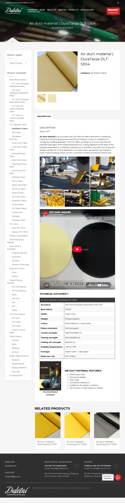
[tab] (44, 116)
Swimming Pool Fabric (17, 171)
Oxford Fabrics (15, 336)
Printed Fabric (18, 204)
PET (13, 306)
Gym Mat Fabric (19, 197)
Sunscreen (16, 257)
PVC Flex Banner (19, 287)
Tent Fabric (16, 132)
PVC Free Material (17, 314)
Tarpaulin (15, 360)
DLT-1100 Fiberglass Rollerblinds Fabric (19, 85)
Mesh (14, 295)
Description (44, 116)
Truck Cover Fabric (20, 143)
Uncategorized (15, 375)
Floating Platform (19, 368)
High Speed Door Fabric (18, 165)
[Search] (26, 63)
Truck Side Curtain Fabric (18, 148)
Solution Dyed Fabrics (18, 236)
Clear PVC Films (18, 228)
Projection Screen (17, 268)
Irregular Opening (19, 253)
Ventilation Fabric (99, 73)
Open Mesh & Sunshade (14, 247)
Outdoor (15, 340)
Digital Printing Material (14, 281)
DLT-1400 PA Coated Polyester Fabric (16, 109)
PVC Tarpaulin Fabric (18, 125)
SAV (13, 302)
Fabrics (15, 276)
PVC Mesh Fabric (19, 208)
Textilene (15, 261)
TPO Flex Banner (19, 291)
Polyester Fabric (19, 220)
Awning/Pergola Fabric (17, 154)
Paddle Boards (18, 364)
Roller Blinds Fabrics (17, 80)
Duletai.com (10, 466)
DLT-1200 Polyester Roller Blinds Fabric (19, 100)
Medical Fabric (18, 193)
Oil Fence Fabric (19, 189)
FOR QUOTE (113, 11)
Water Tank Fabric (19, 185)
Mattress (15, 348)
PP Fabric (16, 318)
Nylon (14, 344)
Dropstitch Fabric (19, 201)
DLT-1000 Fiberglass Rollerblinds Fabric (18, 93)
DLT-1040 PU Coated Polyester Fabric (16, 118)
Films (14, 272)
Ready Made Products (19, 356)
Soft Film (16, 298)
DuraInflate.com (12, 476)
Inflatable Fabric (19, 177)
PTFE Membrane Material (15, 241)
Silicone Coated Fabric (17, 331)
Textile (14, 310)
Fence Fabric (17, 181)
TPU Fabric (16, 322)
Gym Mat (16, 372)
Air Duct (15, 352)
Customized (17, 212)
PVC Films (13, 224)
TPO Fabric (16, 326)
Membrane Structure (15, 137)
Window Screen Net (20, 265)
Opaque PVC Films (20, 232)
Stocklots (16, 216)
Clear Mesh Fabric (19, 160)
